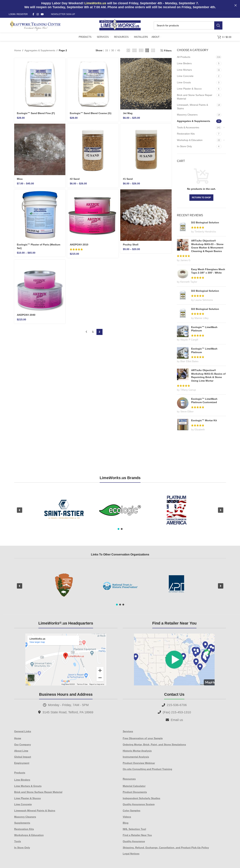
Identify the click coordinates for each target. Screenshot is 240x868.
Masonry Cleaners (187, 114)
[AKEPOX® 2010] (92, 215)
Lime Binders (184, 63)
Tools (17, 841)
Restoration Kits (186, 133)
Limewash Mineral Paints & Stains (34, 810)
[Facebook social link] (33, 14)
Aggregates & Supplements (40, 50)
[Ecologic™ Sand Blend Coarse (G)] (92, 83)
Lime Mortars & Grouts (28, 786)
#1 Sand (128, 178)
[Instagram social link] (38, 14)
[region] (120, 510)
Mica (20, 178)
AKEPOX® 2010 (79, 244)
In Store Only (22, 847)
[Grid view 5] (134, 50)
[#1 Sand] (146, 149)
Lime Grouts (184, 82)
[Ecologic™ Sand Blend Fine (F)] (40, 83)
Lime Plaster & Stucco (189, 88)
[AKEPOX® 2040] (40, 285)
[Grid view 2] (128, 50)
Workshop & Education (190, 140)
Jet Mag (128, 113)
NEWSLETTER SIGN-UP (63, 14)
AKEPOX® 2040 (26, 314)
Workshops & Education (29, 835)
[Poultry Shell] (146, 215)
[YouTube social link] (42, 14)
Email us (177, 720)
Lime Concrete (185, 76)
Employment (21, 763)
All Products (183, 57)
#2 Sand (75, 178)
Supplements (22, 822)
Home (17, 50)
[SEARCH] (218, 25)
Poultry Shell (130, 244)
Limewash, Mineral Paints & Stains (192, 106)
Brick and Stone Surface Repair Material (194, 97)
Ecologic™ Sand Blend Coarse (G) (90, 113)
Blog (125, 822)
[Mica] (40, 149)
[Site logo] (120, 25)
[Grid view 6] (141, 50)
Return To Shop (201, 197)
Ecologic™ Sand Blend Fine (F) (36, 113)
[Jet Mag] (146, 83)
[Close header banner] (235, 5)
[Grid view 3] (147, 50)
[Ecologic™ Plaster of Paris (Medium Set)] (40, 215)
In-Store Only (184, 146)
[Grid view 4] (153, 50)
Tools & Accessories (188, 127)
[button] (19, 510)
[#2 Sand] (92, 149)
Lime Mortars (184, 69)
